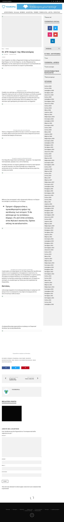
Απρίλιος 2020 (48, 134)
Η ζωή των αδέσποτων (12, 379)
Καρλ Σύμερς (22, 358)
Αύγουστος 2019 (49, 151)
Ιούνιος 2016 (48, 199)
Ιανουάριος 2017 (49, 184)
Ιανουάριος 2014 (49, 239)
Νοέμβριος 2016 (49, 188)
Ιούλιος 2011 (48, 300)
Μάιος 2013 (48, 256)
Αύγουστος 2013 (49, 250)
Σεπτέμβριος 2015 (49, 215)
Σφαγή (34, 360)
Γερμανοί (10, 358)
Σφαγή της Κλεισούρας (7, 361)
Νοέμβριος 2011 (49, 293)
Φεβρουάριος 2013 (49, 263)
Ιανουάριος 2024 (49, 119)
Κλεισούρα (28, 358)
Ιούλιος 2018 (48, 167)
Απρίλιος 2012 (48, 282)
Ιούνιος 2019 (48, 156)
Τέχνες (36, 12)
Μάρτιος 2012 (48, 284)
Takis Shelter (29, 378)
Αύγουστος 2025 (49, 95)
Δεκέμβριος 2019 (49, 143)
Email (3, 465)
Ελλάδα (16, 12)
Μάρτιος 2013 (48, 260)
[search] (59, 48)
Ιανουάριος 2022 (49, 125)
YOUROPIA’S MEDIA (7, 1)
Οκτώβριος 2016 (49, 191)
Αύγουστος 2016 (49, 195)
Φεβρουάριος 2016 (49, 206)
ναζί (13, 360)
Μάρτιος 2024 (48, 114)
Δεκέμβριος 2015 (49, 208)
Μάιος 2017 (48, 178)
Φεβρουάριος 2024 (49, 116)
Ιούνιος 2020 (48, 130)
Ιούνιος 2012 (48, 278)
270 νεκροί (4, 358)
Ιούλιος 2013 (48, 252)
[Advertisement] (54, 316)
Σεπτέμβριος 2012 (49, 274)
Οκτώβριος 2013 (49, 245)
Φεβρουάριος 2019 (49, 160)
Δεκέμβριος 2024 (49, 99)
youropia (6, 54)
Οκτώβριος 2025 (49, 92)
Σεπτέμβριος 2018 (49, 164)
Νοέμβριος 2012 (49, 269)
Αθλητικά (29, 12)
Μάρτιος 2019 (48, 158)
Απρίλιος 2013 (48, 258)
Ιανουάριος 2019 (49, 162)
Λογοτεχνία (28, 510)
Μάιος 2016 (48, 202)
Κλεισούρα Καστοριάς (6, 360)
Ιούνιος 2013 (48, 254)
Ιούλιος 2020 (48, 127)
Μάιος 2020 (48, 132)
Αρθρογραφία (8, 12)
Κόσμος (22, 12)
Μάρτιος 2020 (48, 136)
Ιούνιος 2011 (48, 302)
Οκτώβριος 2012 (49, 271)
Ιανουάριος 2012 (49, 289)
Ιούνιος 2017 (48, 175)
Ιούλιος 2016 (48, 197)
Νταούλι (17, 360)
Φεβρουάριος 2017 (49, 182)
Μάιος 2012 (48, 280)
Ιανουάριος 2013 (49, 265)
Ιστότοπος (4, 471)
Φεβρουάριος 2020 (49, 138)
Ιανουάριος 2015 (49, 228)
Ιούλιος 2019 (48, 153)
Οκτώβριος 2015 (49, 212)
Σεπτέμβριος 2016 (49, 193)
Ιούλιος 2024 (48, 106)
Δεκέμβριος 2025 (49, 90)
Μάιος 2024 (48, 110)
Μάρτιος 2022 (48, 123)
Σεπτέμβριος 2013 (49, 247)
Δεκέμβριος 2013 (49, 241)
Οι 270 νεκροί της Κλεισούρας (26, 360)
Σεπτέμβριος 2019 (49, 149)
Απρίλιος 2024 (48, 112)
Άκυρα (50, 12)
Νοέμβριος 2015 (49, 210)
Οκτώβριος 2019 (49, 147)
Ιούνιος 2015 (48, 219)
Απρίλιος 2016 (48, 204)
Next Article (30, 377)
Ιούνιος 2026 (48, 88)
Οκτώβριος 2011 (49, 295)
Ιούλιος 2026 (48, 86)
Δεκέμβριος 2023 (49, 121)
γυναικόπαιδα (16, 358)
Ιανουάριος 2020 (49, 140)
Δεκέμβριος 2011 (49, 291)
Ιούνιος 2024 (48, 108)
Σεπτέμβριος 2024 (49, 101)
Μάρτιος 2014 (48, 236)
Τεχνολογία (43, 12)
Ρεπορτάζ (56, 12)
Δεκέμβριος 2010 (49, 304)
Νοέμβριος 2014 (49, 230)
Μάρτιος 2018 (48, 171)
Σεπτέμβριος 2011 (49, 298)
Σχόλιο (4, 435)
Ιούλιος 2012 (48, 276)
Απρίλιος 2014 (48, 234)
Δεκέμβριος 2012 (49, 267)
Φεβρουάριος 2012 (49, 287)
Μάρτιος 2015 (48, 223)
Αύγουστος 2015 (49, 217)
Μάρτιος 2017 (48, 180)
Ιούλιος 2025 (48, 97)
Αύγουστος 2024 (49, 103)
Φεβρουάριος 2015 (49, 226)
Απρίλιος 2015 (48, 221)
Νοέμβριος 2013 (49, 243)
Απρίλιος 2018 (48, 169)
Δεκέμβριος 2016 (49, 186)
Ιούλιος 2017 (48, 173)
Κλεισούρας (29, 65)
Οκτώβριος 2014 (49, 232)
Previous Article (13, 377)
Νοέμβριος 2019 (49, 145)
